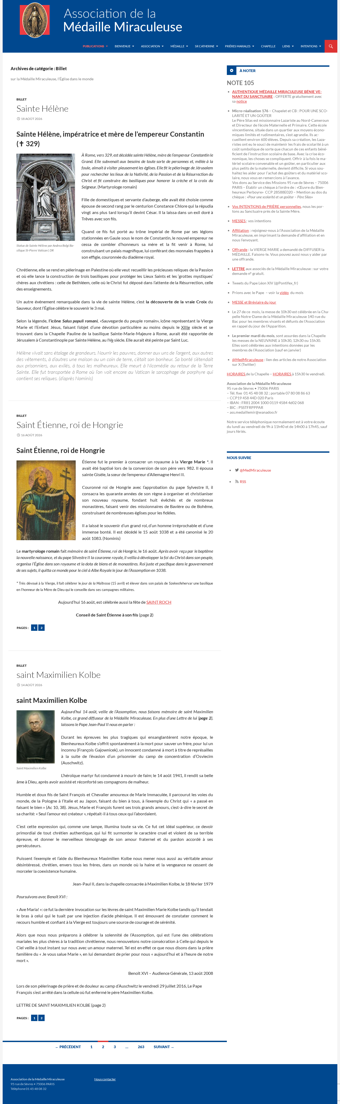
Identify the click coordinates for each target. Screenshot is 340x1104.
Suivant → (164, 1046)
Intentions (309, 46)
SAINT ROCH (158, 602)
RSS (242, 481)
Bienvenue (122, 46)
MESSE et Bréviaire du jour (254, 302)
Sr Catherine (204, 46)
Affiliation (240, 230)
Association (150, 46)
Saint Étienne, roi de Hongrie (69, 424)
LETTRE (238, 268)
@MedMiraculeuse (247, 359)
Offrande (239, 249)
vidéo (284, 292)
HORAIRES (236, 374)
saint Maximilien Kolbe (58, 674)
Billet (21, 99)
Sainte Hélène (42, 108)
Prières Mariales (237, 46)
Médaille (177, 46)
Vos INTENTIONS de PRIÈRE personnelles (266, 206)
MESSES (239, 221)
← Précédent (68, 1046)
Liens (286, 46)
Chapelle (268, 46)
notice (241, 101)
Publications (93, 46)
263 (141, 1046)
